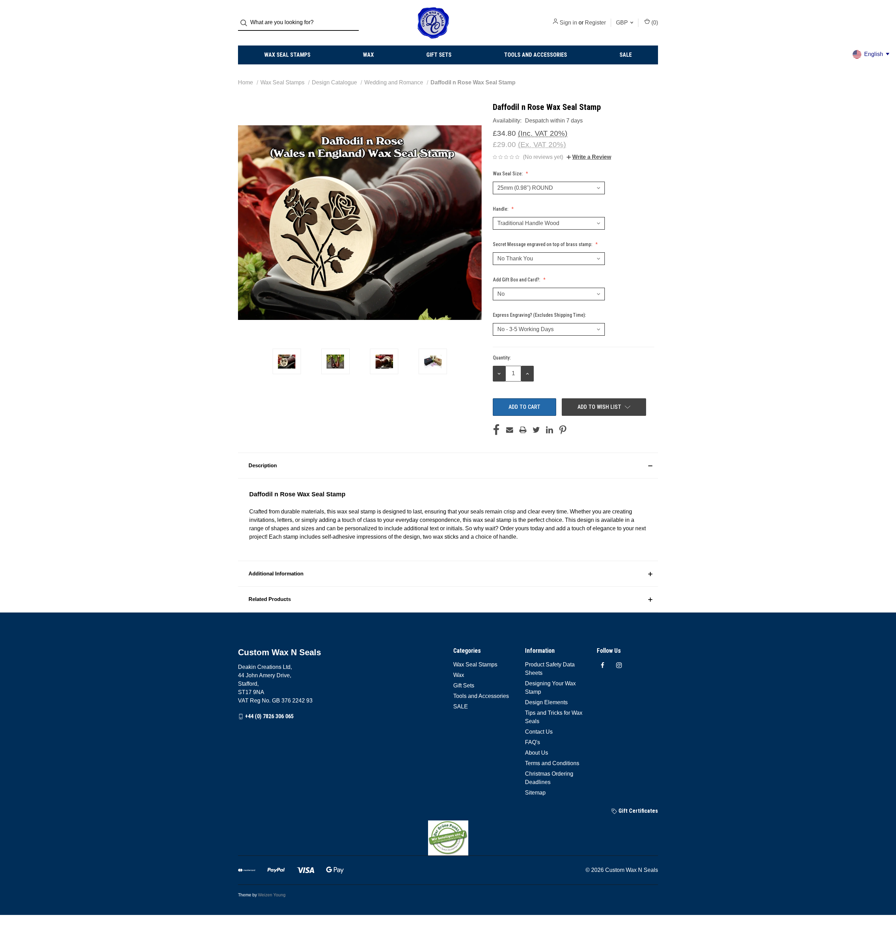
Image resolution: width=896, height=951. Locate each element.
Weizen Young (272, 895)
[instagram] (619, 665)
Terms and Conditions (552, 763)
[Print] (522, 429)
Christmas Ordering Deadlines (549, 778)
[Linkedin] (549, 429)
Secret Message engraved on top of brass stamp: (543, 244)
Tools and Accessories (535, 54)
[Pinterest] (562, 429)
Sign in (568, 23)
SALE (626, 54)
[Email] (509, 429)
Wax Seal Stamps (287, 54)
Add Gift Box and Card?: (517, 279)
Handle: (501, 209)
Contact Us (539, 732)
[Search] (246, 23)
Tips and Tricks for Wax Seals (553, 717)
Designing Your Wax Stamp (550, 687)
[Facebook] (496, 429)
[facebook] (603, 665)
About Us (536, 753)
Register (595, 23)
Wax (368, 54)
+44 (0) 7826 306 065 (269, 716)
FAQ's (532, 742)
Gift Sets (438, 54)
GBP (622, 23)
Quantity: (502, 358)
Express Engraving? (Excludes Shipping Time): (540, 315)
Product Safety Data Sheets (550, 669)
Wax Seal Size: (508, 173)
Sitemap (535, 793)
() (654, 23)
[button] (448, 465)
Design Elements (546, 702)
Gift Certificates (637, 810)
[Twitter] (536, 429)
